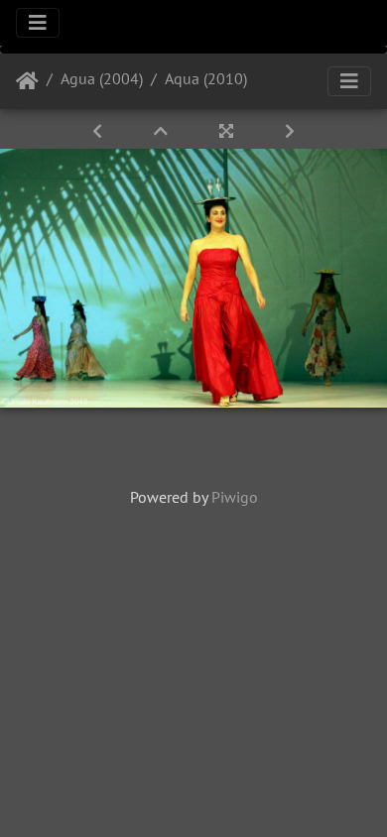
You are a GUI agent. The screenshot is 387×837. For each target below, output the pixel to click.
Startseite (27, 81)
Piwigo (234, 497)
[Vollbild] (228, 131)
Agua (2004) (102, 78)
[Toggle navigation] (38, 23)
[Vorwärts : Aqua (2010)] (290, 131)
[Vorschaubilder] (162, 131)
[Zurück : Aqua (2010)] (99, 131)
